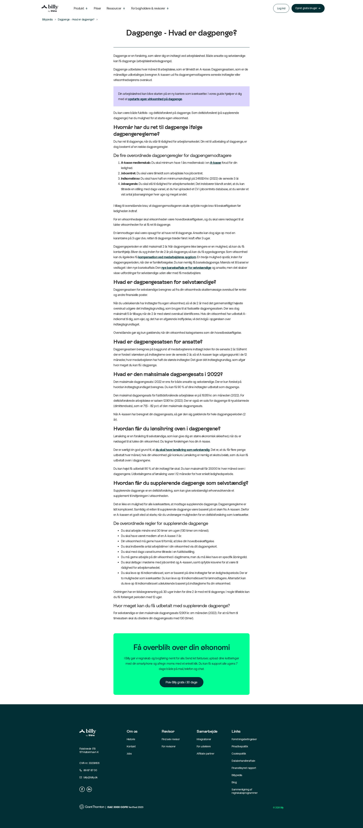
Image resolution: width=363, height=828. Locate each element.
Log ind (281, 8)
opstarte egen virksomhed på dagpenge (155, 99)
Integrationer (204, 739)
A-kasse (215, 162)
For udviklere (204, 746)
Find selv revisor (171, 739)
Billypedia (237, 775)
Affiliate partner (205, 753)
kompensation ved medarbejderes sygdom (167, 257)
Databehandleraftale (243, 760)
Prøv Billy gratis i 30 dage (181, 682)
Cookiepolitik (239, 753)
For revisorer (169, 746)
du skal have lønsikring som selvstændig (183, 449)
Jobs (129, 753)
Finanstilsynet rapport (244, 767)
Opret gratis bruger (306, 8)
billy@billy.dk (90, 777)
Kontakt (131, 746)
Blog (234, 782)
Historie (131, 739)
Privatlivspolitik (240, 746)
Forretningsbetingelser (244, 739)
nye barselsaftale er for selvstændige (186, 267)
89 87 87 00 (90, 770)
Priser (97, 8)
